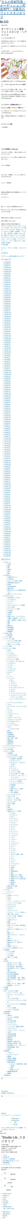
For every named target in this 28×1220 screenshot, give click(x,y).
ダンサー (9, 672)
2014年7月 (7, 515)
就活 (11, 1067)
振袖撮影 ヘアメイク (14, 985)
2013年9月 (7, 533)
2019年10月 (7, 397)
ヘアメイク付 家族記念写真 (15, 1026)
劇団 (8, 730)
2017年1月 (7, 458)
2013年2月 (7, 547)
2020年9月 (7, 376)
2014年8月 (7, 513)
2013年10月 (7, 532)
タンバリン (13, 826)
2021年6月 (7, 359)
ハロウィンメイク (12, 910)
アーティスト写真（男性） (14, 641)
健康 (8, 921)
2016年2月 (7, 479)
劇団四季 (9, 732)
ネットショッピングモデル (14, 702)
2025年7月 (7, 277)
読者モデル (7, 235)
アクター (12, 682)
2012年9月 (7, 556)
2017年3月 (7, 455)
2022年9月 (7, 341)
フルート (12, 852)
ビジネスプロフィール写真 (14, 757)
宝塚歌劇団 (10, 734)
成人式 (6, 961)
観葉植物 (9, 631)
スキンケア (10, 908)
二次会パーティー (13, 920)
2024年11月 (7, 292)
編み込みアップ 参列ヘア (14, 942)
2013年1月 (7, 548)
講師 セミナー (14, 790)
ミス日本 (9, 715)
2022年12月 (7, 335)
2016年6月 (7, 472)
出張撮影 (6, 950)
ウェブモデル (11, 654)
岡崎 (8, 566)
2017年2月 (7, 457)
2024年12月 (7, 290)
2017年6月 (7, 449)
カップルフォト (11, 1023)
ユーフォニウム (14, 863)
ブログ (3, 239)
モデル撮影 (10, 955)
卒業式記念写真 (11, 1036)
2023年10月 (7, 316)
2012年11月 (7, 552)
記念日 (9, 1049)
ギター (12, 817)
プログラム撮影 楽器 (17, 854)
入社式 (9, 614)
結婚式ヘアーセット (13, 940)
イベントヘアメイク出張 (14, 903)
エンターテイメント (13, 657)
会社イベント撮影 (12, 957)
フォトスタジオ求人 (13, 998)
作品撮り (9, 612)
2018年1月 (7, 436)
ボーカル (9, 710)
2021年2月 (7, 367)
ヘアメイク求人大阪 (13, 1009)
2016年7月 (7, 470)
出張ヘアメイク (11, 923)
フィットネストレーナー (14, 794)
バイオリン (13, 839)
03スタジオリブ (12, 226)
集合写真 (9, 888)
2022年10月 (7, 339)
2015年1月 (7, 503)
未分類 (6, 987)
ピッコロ (12, 848)
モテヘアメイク (11, 918)
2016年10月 (7, 464)
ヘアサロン (7, 890)
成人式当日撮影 (12, 976)
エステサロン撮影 (12, 755)
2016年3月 (7, 477)
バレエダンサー (15, 770)
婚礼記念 (9, 1038)
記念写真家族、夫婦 (13, 1047)
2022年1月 (7, 346)
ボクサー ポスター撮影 (14, 800)
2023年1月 (7, 333)
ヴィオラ (12, 865)
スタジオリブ (5, 237)
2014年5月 (7, 518)
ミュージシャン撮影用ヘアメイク (14, 948)
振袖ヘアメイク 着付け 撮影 (16, 983)
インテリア (10, 601)
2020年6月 (7, 382)
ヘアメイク (20, 239)
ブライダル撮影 (8, 749)
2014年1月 (7, 526)
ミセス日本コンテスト (13, 721)
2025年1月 (7, 288)
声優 (8, 807)
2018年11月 (7, 417)
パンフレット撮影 (15, 772)
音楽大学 (12, 882)
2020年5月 (7, 384)
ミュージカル (11, 723)
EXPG (9, 650)
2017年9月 (7, 444)
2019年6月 (7, 404)
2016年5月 (7, 473)
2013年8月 (7, 535)
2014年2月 (7, 524)
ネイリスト (13, 768)
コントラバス (14, 820)
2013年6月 (7, 539)
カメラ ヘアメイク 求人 (15, 993)
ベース (12, 856)
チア (8, 674)
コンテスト (10, 665)
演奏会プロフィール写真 (14, 811)
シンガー (9, 667)
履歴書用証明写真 (12, 1071)
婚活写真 (9, 635)
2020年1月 (7, 391)
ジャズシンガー (12, 669)
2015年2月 (7, 502)
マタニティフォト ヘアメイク (16, 1030)
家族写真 (9, 1039)
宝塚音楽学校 (11, 736)
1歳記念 (9, 1015)
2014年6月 (7, 517)
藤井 (8, 573)
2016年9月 (7, 466)
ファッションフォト (9, 747)
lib (19, 224)
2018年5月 (7, 429)
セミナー (12, 766)
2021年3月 (7, 365)
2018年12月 (7, 415)
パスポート (10, 1052)
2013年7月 (7, 537)
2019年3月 (7, 410)
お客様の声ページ (12, 577)
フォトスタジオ (20, 237)
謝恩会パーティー (13, 946)
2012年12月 (7, 550)
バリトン (12, 841)
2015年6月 (7, 494)
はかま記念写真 (11, 1021)
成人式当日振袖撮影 (13, 974)
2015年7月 (7, 492)
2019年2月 (7, 412)
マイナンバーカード (13, 1054)
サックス (12, 822)
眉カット (9, 938)
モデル (9, 727)
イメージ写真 (8, 646)
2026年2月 (7, 264)
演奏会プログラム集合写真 (17, 878)
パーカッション (14, 843)
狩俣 (8, 571)
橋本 (8, 567)
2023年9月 (7, 318)
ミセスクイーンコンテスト (14, 719)
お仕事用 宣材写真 (16, 758)
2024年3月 (7, 307)
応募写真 (9, 740)
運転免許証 (7, 1075)
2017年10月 (7, 442)
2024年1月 (7, 311)
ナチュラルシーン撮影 (13, 609)
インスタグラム (11, 599)
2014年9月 (7, 511)
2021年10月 (7, 352)
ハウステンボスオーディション (13, 745)
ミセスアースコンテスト (14, 717)
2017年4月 (7, 453)
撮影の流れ (10, 588)
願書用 (9, 1073)
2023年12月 (7, 312)
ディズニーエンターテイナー (18, 693)
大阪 (23, 241)
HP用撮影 (10, 753)
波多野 (9, 569)
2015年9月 (7, 488)
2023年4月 (7, 327)
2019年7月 (7, 402)
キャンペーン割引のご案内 (14, 581)
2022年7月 (7, 344)
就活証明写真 (11, 1062)
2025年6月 (7, 279)
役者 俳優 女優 (12, 738)
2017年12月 (7, 438)
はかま (9, 897)
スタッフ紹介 (11, 607)
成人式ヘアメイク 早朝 (14, 963)
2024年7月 (7, 299)
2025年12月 (7, 267)
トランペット (14, 833)
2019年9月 (7, 399)
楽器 (12, 873)
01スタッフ (7, 562)
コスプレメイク (11, 906)
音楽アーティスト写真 (13, 644)
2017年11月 (7, 440)
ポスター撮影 (11, 803)
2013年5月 (7, 541)
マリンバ (12, 860)
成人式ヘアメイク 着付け (15, 964)
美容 (8, 944)
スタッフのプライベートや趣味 (16, 605)
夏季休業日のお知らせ (13, 582)
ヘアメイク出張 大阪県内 (14, 916)
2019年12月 (7, 393)
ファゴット (13, 850)
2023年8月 (7, 320)
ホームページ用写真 (16, 781)
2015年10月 (7, 487)
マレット (12, 861)
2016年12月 (7, 460)
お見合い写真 (8, 633)
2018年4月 (7, 430)
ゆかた (9, 899)
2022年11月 (7, 337)
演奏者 (12, 880)
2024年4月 (7, 305)
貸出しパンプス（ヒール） (14, 594)
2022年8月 (7, 342)
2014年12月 (7, 505)
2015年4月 (7, 498)
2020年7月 (7, 380)
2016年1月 (7, 481)
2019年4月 (7, 408)
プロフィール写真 (11, 239)
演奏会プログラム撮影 (17, 876)
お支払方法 (10, 579)
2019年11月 (7, 395)
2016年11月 (7, 462)
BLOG (8, 1127)
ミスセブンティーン (13, 714)
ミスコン (9, 712)
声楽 (11, 869)
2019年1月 (7, 414)
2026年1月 (7, 266)
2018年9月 (7, 421)
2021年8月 (7, 355)
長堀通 (8, 243)
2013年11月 (7, 530)
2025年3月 (7, 284)
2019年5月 (7, 406)
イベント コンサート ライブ (16, 901)
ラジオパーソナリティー (17, 783)
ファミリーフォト (12, 1024)
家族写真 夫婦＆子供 (14, 1041)
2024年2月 (7, 309)
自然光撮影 (10, 629)
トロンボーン (14, 835)
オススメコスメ (11, 905)
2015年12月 (7, 483)
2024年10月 (7, 294)
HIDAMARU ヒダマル (13, 597)
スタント (12, 689)
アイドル (9, 652)
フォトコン (10, 891)
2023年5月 (7, 326)
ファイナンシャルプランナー (18, 779)
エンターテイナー (12, 656)
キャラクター (14, 685)
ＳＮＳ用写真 (14, 792)
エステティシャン (16, 760)
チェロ (12, 828)
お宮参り (9, 1019)
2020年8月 (7, 378)
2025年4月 (7, 282)
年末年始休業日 (11, 586)
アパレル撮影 (8, 637)
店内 (8, 624)
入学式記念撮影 (12, 1034)
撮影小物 (9, 626)
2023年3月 (7, 329)
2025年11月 (7, 269)
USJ (19, 226)
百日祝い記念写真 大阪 (14, 1043)
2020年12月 (7, 370)
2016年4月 (7, 475)
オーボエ (12, 813)
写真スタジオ (17, 241)
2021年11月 (7, 350)
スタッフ (12, 237)
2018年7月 (7, 425)
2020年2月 (7, 389)
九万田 (9, 564)
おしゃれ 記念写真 (13, 1017)
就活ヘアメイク (15, 1069)
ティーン (9, 676)
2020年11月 (7, 372)
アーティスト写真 (9, 639)
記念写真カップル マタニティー (16, 1045)
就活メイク (10, 933)
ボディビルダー (11, 802)
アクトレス (13, 684)
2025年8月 (7, 275)
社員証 (12, 787)
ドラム (12, 837)
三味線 (12, 867)
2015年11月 (7, 485)
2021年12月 (7, 348)
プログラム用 (11, 796)
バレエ (9, 704)
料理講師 (12, 785)
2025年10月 (7, 271)
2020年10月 (7, 374)
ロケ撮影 (9, 611)
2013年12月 (7, 528)
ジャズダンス (11, 670)
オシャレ (9, 603)
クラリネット (14, 818)
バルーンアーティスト (13, 642)
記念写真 (6, 1013)
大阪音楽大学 (14, 871)
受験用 (9, 1056)
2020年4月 (7, 385)
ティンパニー (14, 832)
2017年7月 (7, 447)
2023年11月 (7, 314)
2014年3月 (7, 522)
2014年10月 (7, 509)
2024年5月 (7, 303)
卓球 (8, 805)
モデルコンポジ (14, 729)
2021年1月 (7, 369)
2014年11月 (7, 507)
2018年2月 (7, 434)
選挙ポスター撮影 (12, 886)
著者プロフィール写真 (16, 788)
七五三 (9, 1032)
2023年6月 (7, 324)
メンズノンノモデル (9, 229)
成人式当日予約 (11, 972)
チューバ (12, 830)
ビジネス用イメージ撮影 (17, 773)
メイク (10, 241)
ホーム (3, 1127)
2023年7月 (7, 322)
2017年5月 (7, 451)
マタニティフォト (12, 1028)
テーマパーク (11, 678)
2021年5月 (7, 361)
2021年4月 (7, 363)
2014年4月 (7, 520)
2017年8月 (7, 445)
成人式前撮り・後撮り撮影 (15, 966)
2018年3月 (7, 432)
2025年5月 (7, 281)
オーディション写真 (19, 235)
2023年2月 (7, 331)
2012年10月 (7, 554)
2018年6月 (7, 427)
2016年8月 (7, 468)
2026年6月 (7, 262)
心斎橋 (3, 243)
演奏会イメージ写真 (16, 875)
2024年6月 (7, 301)
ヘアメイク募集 (11, 1008)
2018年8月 (7, 423)
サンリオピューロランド (17, 687)
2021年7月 (7, 357)
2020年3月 (7, 387)
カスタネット (14, 815)
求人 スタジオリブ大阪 (11, 991)
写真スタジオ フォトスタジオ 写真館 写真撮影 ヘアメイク (13, 231)
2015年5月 (7, 496)
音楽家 (12, 884)
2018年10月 (7, 419)
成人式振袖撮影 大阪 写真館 (16, 978)
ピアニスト (14, 845)
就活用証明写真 (11, 1060)
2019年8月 (7, 400)
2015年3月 (7, 500)
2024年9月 (7, 296)
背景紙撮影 (10, 627)
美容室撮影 (7, 1011)
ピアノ (12, 847)
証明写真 (6, 1051)
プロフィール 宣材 (13, 798)
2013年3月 (7, 545)
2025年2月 (7, 286)
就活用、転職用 (11, 1058)
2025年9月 (7, 273)
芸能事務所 (10, 742)
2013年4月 (7, 543)
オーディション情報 (13, 659)
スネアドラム (14, 824)
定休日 (9, 584)
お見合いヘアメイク (13, 895)
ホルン (12, 858)
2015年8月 (7, 490)
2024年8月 (7, 297)
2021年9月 (7, 354)
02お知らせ (7, 575)
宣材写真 (9, 809)
